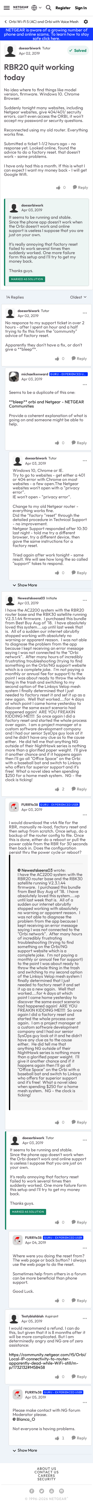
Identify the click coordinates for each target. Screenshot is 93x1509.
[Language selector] (36, 8)
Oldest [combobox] (78, 297)
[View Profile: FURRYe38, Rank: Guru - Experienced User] (14, 807)
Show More (27, 584)
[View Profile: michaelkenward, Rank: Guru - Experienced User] (14, 377)
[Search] (49, 8)
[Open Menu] (85, 21)
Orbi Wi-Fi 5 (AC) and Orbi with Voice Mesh (43, 21)
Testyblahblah (32, 1316)
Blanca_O (26, 1419)
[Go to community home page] (21, 8)
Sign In (81, 7)
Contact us (46, 1472)
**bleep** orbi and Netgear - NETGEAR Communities (46, 404)
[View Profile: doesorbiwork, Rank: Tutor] (10, 50)
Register (63, 7)
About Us (46, 1468)
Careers (46, 1475)
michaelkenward (34, 374)
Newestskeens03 (31, 598)
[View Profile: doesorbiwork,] (14, 208)
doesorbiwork (30, 48)
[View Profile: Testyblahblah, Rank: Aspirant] (14, 1318)
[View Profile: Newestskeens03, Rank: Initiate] (10, 600)
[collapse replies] (46, 306)
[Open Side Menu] (6, 7)
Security (46, 1479)
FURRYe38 (29, 804)
